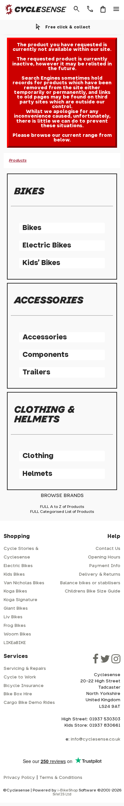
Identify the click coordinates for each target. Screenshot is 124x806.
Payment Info (104, 566)
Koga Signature (20, 600)
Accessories (44, 337)
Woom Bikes (17, 634)
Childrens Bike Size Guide (92, 591)
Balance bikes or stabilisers (90, 583)
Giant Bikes (16, 608)
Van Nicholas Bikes (24, 583)
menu (116, 9)
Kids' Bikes (41, 262)
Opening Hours (104, 557)
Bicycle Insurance (24, 686)
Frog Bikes (15, 626)
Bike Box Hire (18, 694)
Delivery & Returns (99, 574)
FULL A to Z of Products (62, 507)
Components (45, 354)
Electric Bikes (46, 245)
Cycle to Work (20, 677)
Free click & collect (67, 27)
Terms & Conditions (60, 778)
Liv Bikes (13, 617)
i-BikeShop (68, 790)
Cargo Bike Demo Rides (29, 703)
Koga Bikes (15, 591)
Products (17, 160)
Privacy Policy (19, 778)
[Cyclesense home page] (34, 16)
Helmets (37, 473)
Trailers (36, 372)
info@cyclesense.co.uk (95, 739)
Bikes (31, 227)
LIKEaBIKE (15, 643)
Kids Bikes (14, 574)
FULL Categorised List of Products (62, 512)
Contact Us (108, 549)
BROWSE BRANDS (62, 495)
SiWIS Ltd (62, 794)
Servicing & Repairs (25, 669)
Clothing (37, 455)
